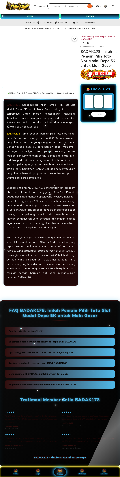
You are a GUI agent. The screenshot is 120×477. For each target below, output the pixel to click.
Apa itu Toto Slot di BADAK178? (26, 331)
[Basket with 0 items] (113, 6)
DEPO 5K (72, 28)
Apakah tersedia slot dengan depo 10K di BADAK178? (38, 363)
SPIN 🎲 (98, 114)
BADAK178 (29, 28)
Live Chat (104, 474)
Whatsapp (82, 474)
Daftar (60, 474)
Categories (41, 6)
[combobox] (67, 6)
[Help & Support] (98, 6)
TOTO (65, 28)
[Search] (90, 6)
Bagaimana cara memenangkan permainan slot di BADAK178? (42, 384)
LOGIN (30, 16)
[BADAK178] (18, 10)
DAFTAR (90, 16)
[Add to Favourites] (74, 38)
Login (38, 474)
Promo (15, 474)
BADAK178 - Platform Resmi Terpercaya (60, 457)
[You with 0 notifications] (106, 6)
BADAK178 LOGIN (42, 28)
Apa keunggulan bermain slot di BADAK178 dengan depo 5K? (41, 352)
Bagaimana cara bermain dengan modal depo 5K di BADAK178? (43, 341)
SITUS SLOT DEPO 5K (86, 28)
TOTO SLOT (55, 28)
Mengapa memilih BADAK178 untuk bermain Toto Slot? (38, 373)
